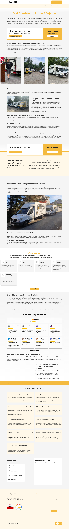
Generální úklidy (37, 508)
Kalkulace (54, 511)
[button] (20, 394)
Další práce (53, 501)
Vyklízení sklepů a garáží (39, 504)
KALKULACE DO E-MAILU (15, 36)
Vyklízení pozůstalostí (38, 497)
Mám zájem (34, 288)
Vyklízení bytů (19, 5)
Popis (36, 474)
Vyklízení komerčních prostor (39, 503)
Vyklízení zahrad (51, 5)
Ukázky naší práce (37, 2)
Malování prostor (37, 510)
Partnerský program (55, 504)
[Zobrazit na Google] (9, 326)
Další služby (58, 5)
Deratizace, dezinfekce (38, 512)
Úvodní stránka (54, 497)
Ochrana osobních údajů (55, 506)
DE (11, 512)
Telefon (49, 465)
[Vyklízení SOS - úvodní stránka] (12, 2)
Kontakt (43, 2)
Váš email (37, 469)
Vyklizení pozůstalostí (11, 5)
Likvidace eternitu (37, 514)
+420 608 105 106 (52, 36)
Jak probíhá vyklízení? (28, 2)
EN (9, 512)
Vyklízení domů (27, 5)
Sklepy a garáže (43, 5)
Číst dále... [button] (10, 334)
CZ (7, 512)
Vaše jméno (37, 465)
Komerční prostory (35, 5)
